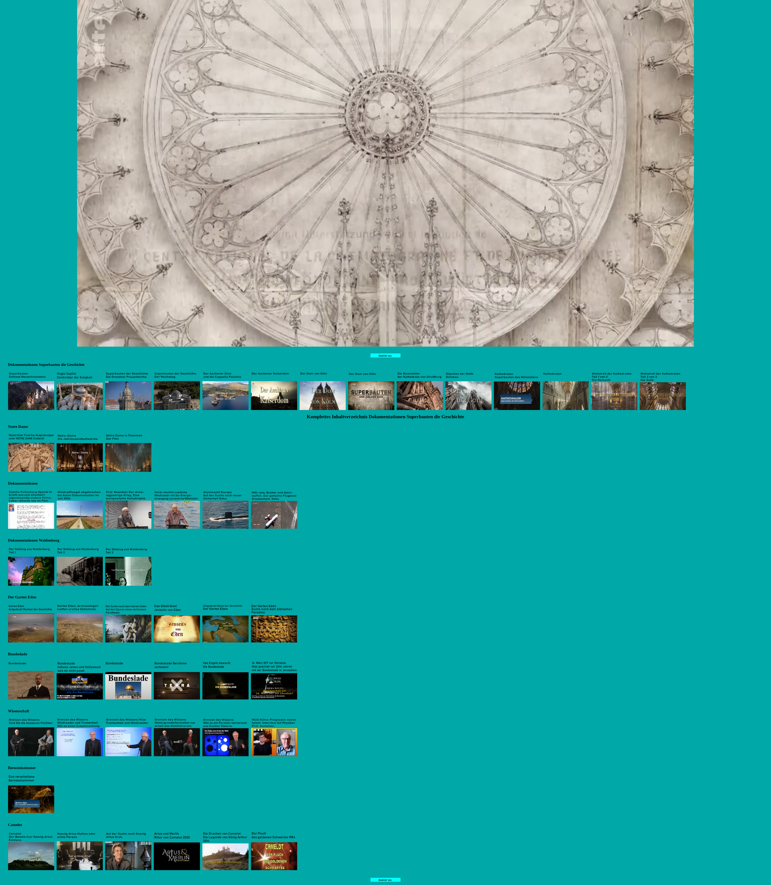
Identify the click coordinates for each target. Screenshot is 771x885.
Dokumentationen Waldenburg (33, 540)
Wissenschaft (18, 711)
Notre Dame (18, 426)
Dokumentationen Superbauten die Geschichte (46, 364)
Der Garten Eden (22, 597)
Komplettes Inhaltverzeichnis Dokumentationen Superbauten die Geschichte (385, 416)
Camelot (15, 825)
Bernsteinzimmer (22, 768)
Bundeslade (17, 654)
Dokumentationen (23, 483)
